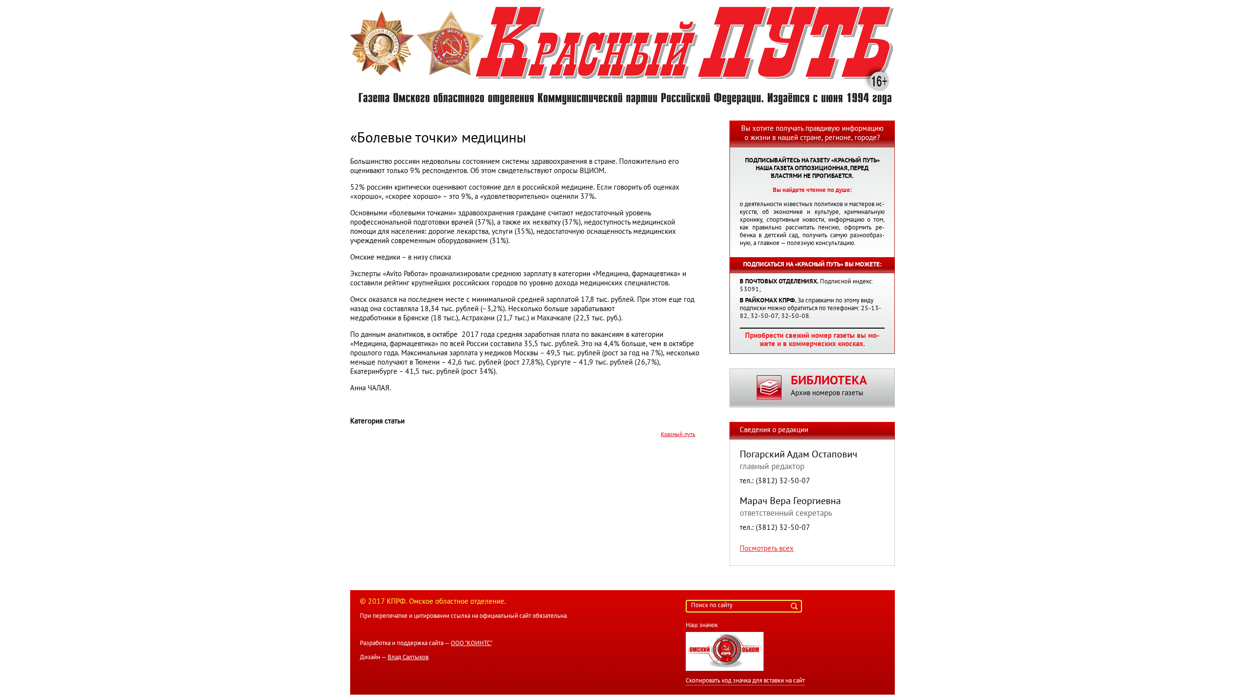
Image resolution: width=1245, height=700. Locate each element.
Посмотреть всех (767, 548)
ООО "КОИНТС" (471, 644)
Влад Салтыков (408, 658)
